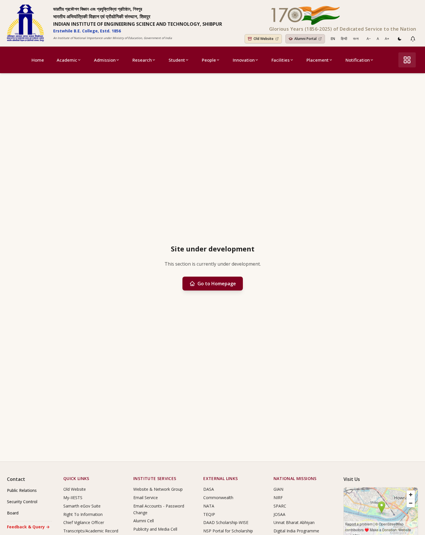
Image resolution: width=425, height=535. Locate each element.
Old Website (74, 489)
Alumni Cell (143, 520)
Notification (357, 60)
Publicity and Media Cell (155, 529)
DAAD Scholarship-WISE (225, 522)
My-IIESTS (72, 497)
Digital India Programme (296, 531)
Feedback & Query (28, 527)
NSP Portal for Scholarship (228, 531)
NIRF (278, 497)
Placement (317, 60)
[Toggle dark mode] (399, 39)
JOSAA (279, 514)
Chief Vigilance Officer (83, 522)
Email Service (145, 497)
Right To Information (83, 514)
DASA (208, 489)
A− (369, 38)
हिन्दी (344, 38)
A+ (387, 38)
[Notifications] (413, 39)
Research (142, 60)
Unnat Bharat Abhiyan (294, 522)
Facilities (280, 60)
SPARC (280, 506)
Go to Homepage (216, 283)
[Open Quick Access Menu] (407, 59)
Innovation (244, 60)
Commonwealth (218, 497)
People (209, 60)
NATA (208, 506)
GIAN (278, 489)
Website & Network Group (158, 489)
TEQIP (209, 514)
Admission (105, 60)
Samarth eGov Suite (82, 506)
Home (38, 60)
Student (177, 60)
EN (333, 38)
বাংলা (356, 38)
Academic (67, 60)
